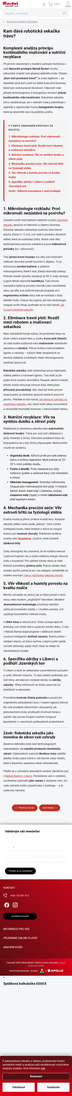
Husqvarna (24, 538)
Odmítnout (18, 1087)
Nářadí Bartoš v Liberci (18, 776)
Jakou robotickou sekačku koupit (43, 575)
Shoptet (34, 971)
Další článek (48, 808)
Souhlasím (53, 1087)
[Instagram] (15, 904)
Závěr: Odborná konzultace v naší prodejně (34, 191)
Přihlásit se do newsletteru (20, 871)
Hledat (64, 13)
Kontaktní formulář (20, 916)
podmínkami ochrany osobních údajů (50, 862)
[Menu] (68, 4)
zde (43, 1068)
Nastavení (36, 1076)
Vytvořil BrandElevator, (19, 971)
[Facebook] (6, 904)
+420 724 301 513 (19, 895)
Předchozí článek (26, 808)
